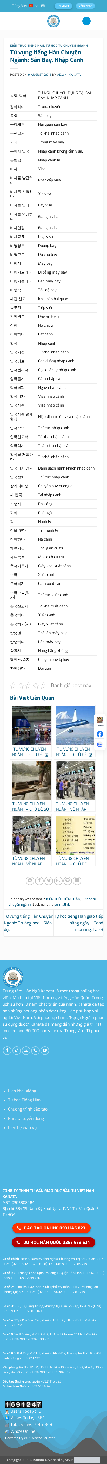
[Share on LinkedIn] (77, 881)
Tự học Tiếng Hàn (24, 1100)
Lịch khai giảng (22, 1091)
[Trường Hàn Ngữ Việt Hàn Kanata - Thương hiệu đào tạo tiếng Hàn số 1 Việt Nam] (53, 21)
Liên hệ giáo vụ (22, 1127)
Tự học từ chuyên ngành (67, 46)
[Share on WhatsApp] (30, 881)
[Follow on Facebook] (7, 1050)
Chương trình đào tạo (28, 1109)
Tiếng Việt (19, 6)
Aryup (69, 1460)
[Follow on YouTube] (45, 1050)
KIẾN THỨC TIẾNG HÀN (27, 46)
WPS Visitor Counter (39, 1438)
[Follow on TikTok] (16, 1050)
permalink (62, 904)
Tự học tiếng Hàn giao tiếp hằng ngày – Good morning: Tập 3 (78, 923)
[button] (43, 6)
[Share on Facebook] (39, 881)
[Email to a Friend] (58, 881)
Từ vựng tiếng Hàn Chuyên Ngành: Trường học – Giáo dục (28, 923)
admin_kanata (69, 75)
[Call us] (35, 1050)
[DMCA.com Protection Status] (86, 1460)
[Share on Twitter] (48, 881)
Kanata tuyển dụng (26, 1118)
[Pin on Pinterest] (67, 881)
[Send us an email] (26, 1050)
